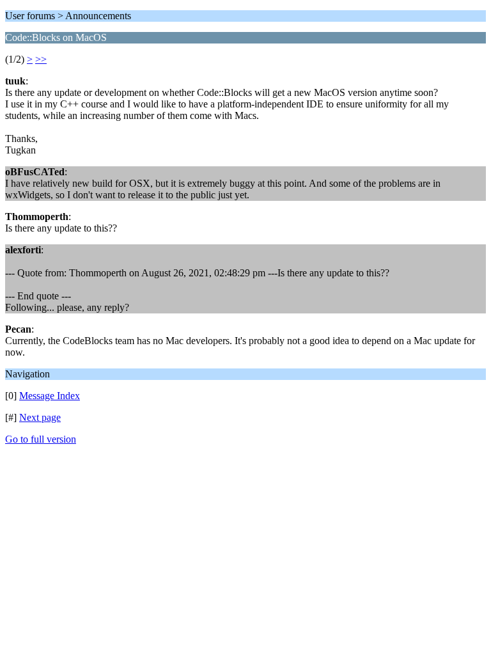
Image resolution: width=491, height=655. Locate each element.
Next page (40, 417)
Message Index (49, 395)
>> (41, 59)
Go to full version (40, 439)
